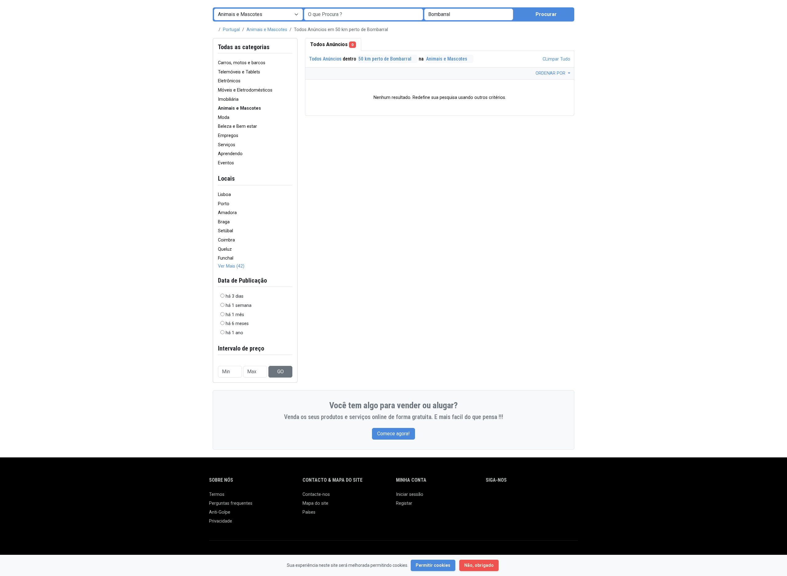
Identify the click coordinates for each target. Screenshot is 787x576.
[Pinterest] (525, 497)
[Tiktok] (534, 497)
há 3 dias (234, 296)
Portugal (231, 29)
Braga (224, 222)
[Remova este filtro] (289, 47)
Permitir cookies (433, 565)
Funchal (225, 258)
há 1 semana (238, 305)
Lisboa (224, 194)
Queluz (225, 249)
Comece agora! (393, 434)
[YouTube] (543, 497)
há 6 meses (237, 323)
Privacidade (220, 521)
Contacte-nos (316, 494)
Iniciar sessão (409, 494)
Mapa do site (315, 503)
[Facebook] (489, 497)
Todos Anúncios (332, 44)
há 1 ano (234, 332)
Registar (404, 503)
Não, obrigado (479, 565)
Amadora (227, 212)
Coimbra (226, 240)
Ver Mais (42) (231, 266)
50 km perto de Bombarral (385, 59)
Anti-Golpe (219, 512)
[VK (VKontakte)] (561, 497)
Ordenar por (551, 73)
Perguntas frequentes (230, 503)
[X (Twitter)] (498, 497)
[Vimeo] (552, 497)
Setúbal (225, 230)
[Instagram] (507, 497)
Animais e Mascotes (267, 29)
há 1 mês (235, 314)
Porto (223, 203)
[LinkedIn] (516, 497)
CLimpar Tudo (555, 59)
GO (280, 371)
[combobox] (468, 14)
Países (309, 512)
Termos (216, 494)
